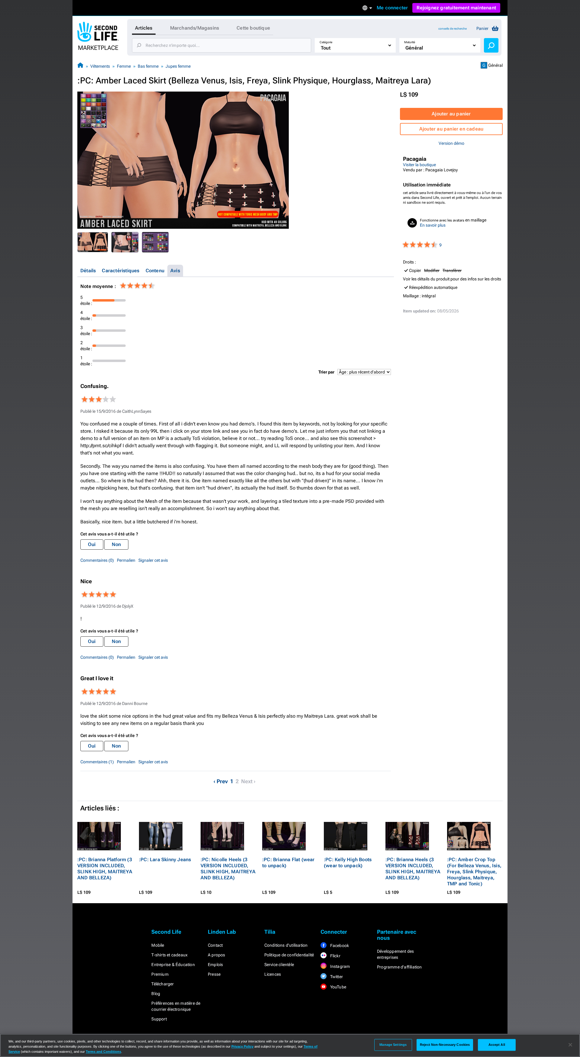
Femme (124, 66)
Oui (92, 544)
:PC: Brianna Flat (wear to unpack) (288, 862)
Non (116, 544)
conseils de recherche (452, 28)
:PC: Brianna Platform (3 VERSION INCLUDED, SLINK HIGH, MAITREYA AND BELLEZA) (104, 869)
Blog (155, 993)
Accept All (496, 1044)
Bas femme (148, 66)
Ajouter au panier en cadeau (451, 129)
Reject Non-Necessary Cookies (445, 1044)
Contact (215, 945)
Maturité (409, 42)
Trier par (326, 372)
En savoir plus (433, 225)
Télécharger (162, 983)
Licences (272, 974)
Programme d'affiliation (399, 967)
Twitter (336, 976)
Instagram (339, 966)
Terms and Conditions (103, 1051)
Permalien (126, 560)
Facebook (339, 945)
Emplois (215, 964)
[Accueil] (80, 66)
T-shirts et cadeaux (169, 954)
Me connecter (392, 8)
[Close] (570, 1045)
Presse (214, 974)
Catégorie (326, 42)
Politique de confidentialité (289, 954)
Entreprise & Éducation (173, 964)
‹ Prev (221, 781)
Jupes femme (178, 66)
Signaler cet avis (153, 560)
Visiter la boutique (419, 164)
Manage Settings (393, 1044)
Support (158, 1019)
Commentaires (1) (97, 761)
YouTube (337, 986)
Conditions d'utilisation (286, 945)
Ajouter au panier (451, 114)
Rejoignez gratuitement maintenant (456, 8)
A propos (216, 954)
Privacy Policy (242, 1046)
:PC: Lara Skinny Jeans (165, 859)
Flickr (334, 955)
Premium (159, 974)
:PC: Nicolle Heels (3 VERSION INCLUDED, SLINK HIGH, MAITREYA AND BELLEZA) (228, 869)
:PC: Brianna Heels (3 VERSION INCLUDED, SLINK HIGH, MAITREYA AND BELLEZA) (412, 869)
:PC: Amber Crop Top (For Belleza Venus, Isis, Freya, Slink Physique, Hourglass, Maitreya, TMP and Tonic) (474, 872)
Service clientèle (279, 964)
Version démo (451, 143)
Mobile (157, 945)
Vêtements (100, 66)
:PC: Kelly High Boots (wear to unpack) (348, 862)
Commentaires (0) (97, 560)
